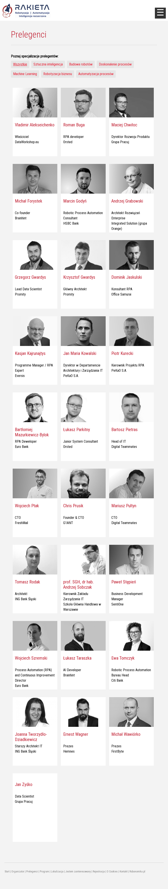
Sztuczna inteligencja (48, 64)
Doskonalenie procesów (115, 64)
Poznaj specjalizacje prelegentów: (34, 56)
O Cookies (112, 871)
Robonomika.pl (137, 871)
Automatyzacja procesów (96, 74)
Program (44, 871)
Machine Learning (25, 74)
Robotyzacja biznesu (57, 74)
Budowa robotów (81, 64)
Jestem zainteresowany (78, 871)
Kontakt (124, 871)
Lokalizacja (57, 871)
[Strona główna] (33, 10)
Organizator (17, 871)
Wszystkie (20, 64)
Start (7, 871)
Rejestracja (99, 871)
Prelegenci (32, 871)
